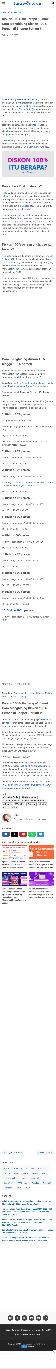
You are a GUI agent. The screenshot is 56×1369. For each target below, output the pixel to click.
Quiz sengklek (9, 1178)
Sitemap (15, 1330)
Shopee (37, 106)
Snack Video (9, 1183)
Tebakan (35, 1183)
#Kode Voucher (29, 797)
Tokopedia (8, 1188)
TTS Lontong (23, 1183)
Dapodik (7, 1173)
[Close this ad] (54, 1352)
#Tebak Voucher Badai (33, 800)
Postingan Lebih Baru (13, 1152)
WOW (27, 1188)
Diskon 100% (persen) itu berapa (18, 99)
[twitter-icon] (17, 1318)
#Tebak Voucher (11, 800)
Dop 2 (16, 1173)
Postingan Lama (45, 1152)
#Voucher (19, 804)
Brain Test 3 (43, 1168)
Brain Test (30, 1168)
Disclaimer (25, 1330)
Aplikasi (7, 1168)
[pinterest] (23, 834)
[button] (53, 3)
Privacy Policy (36, 1334)
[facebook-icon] (10, 1318)
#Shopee (7, 804)
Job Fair (35, 1173)
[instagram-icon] (24, 1318)
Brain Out (18, 1168)
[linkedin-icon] (31, 1318)
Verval (18, 1188)
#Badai (42, 804)
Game (25, 1173)
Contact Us (47, 1330)
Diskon (22, 109)
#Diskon (31, 804)
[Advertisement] (28, 67)
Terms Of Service (21, 1334)
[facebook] (6, 834)
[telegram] (40, 834)
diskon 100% (25, 106)
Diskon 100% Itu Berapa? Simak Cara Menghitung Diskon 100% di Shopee (27, 784)
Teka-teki (47, 1183)
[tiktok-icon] (45, 1318)
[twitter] (14, 834)
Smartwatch (34, 1178)
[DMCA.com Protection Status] (28, 1347)
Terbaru (7, 1330)
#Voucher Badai (10, 797)
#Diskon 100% (10, 807)
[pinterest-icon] (38, 1318)
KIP (43, 1173)
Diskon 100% (33, 147)
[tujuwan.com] (27, 3)
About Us (36, 1330)
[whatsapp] (32, 834)
